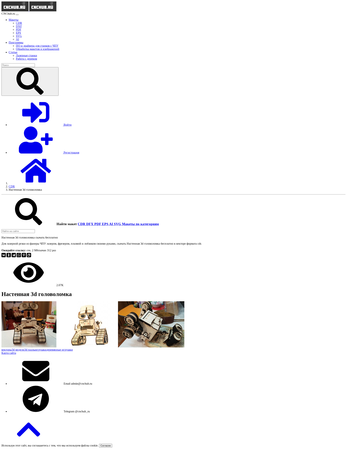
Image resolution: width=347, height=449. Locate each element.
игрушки (40, 349)
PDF (98, 224)
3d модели (18, 349)
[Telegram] (14, 255)
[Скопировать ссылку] (29, 255)
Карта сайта (8, 352)
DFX (90, 224)
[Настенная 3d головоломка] (28, 346)
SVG (118, 224)
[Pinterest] (24, 255)
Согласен (105, 445)
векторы (6, 349)
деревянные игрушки (59, 349)
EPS (105, 224)
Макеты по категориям (140, 224)
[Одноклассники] (9, 255)
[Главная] (36, 183)
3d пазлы (29, 349)
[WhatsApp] (19, 255)
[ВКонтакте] (3, 255)
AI (111, 224)
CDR (82, 224)
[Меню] (17, 14)
